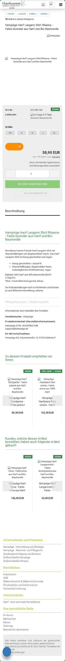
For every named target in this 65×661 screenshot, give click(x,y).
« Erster (10, 13)
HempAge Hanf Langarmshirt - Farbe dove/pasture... (47, 487)
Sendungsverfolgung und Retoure (22, 554)
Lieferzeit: (11, 114)
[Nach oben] (55, 656)
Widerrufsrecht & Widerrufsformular (23, 581)
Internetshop (11, 646)
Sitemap (8, 626)
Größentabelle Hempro (15, 561)
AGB (5, 578)
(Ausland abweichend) (41, 118)
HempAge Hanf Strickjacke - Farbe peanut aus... (17, 402)
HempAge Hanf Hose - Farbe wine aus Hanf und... (17, 487)
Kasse (6, 622)
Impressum (9, 574)
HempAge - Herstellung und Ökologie (23, 546)
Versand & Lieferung (14, 588)
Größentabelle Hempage (16, 557)
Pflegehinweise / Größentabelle (27, 302)
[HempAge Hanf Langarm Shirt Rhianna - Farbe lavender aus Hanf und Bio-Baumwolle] (32, 60)
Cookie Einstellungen (15, 652)
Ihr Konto (8, 615)
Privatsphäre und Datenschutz (20, 585)
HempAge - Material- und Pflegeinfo (23, 550)
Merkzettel (9, 618)
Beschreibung (14, 211)
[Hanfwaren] (13, 4)
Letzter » (44, 13)
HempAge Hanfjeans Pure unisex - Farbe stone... (47, 402)
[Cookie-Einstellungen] (6, 652)
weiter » (33, 13)
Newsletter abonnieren (16, 629)
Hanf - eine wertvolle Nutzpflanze (21, 602)
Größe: (9, 127)
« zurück (22, 13)
